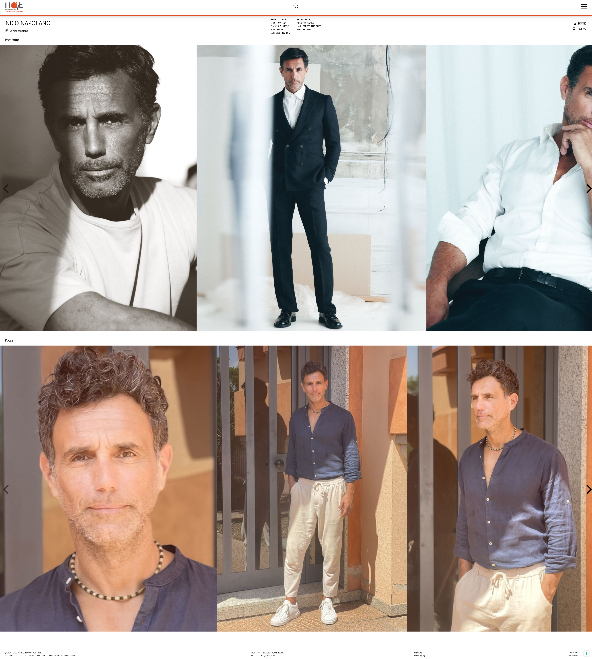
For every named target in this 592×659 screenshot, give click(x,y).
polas (581, 29)
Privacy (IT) (419, 652)
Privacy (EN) (419, 655)
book (581, 23)
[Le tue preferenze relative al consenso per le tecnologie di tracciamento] (587, 654)
